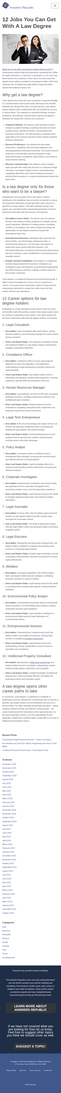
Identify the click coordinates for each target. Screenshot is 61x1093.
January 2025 (8, 806)
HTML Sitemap (30, 1084)
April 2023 (6, 886)
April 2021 (6, 898)
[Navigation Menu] (55, 5)
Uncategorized (8, 957)
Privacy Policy (11, 1070)
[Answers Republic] (18, 5)
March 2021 (7, 902)
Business (6, 931)
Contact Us (48, 1070)
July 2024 (6, 829)
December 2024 (9, 810)
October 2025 (8, 772)
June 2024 (6, 833)
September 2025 (9, 776)
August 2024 (7, 825)
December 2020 (9, 909)
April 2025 (6, 795)
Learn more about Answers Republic (30, 1007)
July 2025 (6, 783)
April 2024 (6, 840)
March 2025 (7, 798)
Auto (4, 927)
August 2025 (7, 779)
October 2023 (8, 863)
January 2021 (8, 905)
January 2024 (8, 852)
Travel (5, 954)
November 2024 (9, 814)
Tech (4, 950)
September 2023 (9, 867)
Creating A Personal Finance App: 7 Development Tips (25, 750)
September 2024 (9, 821)
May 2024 (6, 837)
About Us (22, 1070)
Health (5, 942)
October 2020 (8, 913)
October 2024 (8, 817)
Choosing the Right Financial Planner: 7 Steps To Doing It (26, 740)
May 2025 (6, 791)
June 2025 (6, 787)
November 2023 (9, 860)
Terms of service (35, 1070)
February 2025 (8, 802)
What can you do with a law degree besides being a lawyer (27, 69)
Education (6, 934)
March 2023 (7, 890)
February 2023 (8, 894)
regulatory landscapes (33, 639)
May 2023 (6, 882)
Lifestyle (5, 946)
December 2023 (9, 856)
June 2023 (6, 879)
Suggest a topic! (30, 1046)
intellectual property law (40, 662)
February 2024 (8, 848)
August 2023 (7, 871)
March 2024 (7, 844)
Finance (5, 938)
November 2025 (9, 768)
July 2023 (6, 875)
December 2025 (9, 764)
